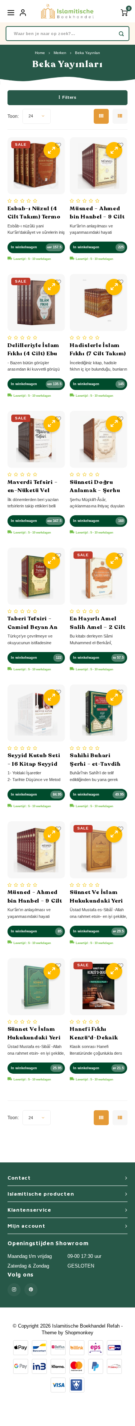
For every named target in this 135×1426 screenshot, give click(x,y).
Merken (60, 53)
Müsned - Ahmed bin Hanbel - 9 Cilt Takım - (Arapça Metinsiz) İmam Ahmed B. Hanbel (35, 896)
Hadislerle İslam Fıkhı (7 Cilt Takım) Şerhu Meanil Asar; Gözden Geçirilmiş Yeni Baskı (98, 349)
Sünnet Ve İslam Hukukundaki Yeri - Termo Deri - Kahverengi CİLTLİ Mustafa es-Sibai (97, 896)
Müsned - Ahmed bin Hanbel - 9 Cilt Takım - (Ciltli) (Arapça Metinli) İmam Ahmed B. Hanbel (97, 213)
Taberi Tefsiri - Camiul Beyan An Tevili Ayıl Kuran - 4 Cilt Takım (34, 623)
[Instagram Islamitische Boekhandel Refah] (14, 1289)
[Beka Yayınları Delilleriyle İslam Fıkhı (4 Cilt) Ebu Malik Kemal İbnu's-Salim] (36, 302)
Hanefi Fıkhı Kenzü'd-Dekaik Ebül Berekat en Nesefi (94, 1033)
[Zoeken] (121, 33)
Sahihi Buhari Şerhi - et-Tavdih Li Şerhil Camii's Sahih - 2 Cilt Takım (95, 760)
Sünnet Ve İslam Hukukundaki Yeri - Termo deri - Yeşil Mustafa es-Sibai (36, 1033)
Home (40, 53)
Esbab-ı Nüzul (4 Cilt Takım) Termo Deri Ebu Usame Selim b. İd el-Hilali (34, 213)
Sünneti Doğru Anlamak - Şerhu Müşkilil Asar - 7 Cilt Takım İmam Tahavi (95, 486)
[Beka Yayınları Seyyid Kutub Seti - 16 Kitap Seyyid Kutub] (36, 713)
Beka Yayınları (87, 53)
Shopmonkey (79, 1332)
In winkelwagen (24, 247)
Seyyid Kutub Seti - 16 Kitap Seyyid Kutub (34, 760)
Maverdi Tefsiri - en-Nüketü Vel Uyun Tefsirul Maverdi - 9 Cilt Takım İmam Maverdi (33, 486)
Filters (69, 97)
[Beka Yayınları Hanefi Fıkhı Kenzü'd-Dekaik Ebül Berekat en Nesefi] (98, 986)
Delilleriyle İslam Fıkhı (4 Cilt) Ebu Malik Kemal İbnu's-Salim (34, 349)
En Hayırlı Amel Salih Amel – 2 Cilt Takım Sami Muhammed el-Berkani (97, 623)
